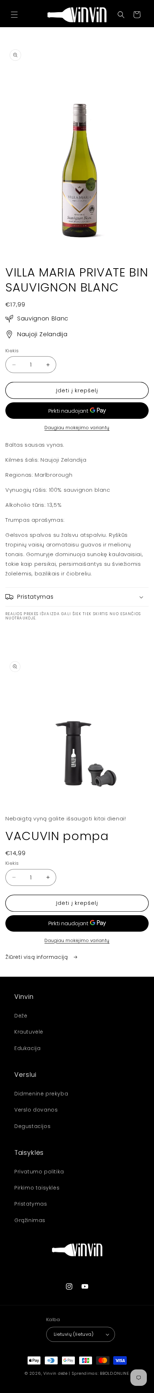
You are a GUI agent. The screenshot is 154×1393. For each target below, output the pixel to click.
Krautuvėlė (28, 1031)
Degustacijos (32, 1126)
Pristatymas (30, 1203)
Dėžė (20, 1015)
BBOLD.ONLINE (114, 1373)
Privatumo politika (39, 1171)
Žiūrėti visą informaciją (37, 957)
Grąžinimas (29, 1220)
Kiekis (12, 350)
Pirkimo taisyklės (36, 1187)
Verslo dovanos (36, 1109)
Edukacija (27, 1048)
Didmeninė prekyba (41, 1093)
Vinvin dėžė (55, 1373)
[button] (14, 15)
